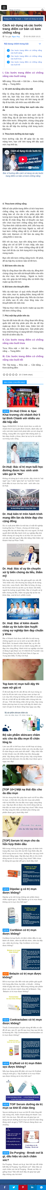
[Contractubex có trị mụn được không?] (23, 1005)
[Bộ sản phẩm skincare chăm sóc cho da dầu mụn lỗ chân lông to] (23, 720)
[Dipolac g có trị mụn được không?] (23, 875)
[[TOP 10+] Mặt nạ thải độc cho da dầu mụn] (23, 775)
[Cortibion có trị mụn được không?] (23, 916)
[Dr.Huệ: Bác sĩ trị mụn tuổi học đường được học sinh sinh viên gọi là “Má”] (23, 452)
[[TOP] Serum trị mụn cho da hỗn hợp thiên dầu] (23, 826)
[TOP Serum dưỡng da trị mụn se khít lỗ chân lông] (23, 1090)
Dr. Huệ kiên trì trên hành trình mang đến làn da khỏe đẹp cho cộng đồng (23, 517)
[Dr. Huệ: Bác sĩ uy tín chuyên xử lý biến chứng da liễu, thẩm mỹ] (23, 554)
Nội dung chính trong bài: (16, 44)
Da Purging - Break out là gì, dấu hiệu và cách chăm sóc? (23, 1156)
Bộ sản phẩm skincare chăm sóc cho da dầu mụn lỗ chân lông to (21, 738)
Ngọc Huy (16, 36)
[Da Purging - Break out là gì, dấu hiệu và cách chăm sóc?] (23, 1138)
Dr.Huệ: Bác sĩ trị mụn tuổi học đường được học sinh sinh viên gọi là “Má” (23, 470)
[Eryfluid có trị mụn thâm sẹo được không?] (23, 1049)
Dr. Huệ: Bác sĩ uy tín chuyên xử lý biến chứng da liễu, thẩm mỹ (23, 572)
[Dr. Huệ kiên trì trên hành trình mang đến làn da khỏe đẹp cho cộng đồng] (23, 500)
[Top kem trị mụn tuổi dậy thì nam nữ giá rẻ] (23, 670)
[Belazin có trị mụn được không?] (23, 959)
